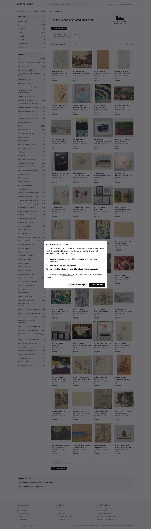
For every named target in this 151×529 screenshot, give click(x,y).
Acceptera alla (97, 285)
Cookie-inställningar (77, 285)
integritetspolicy (68, 275)
